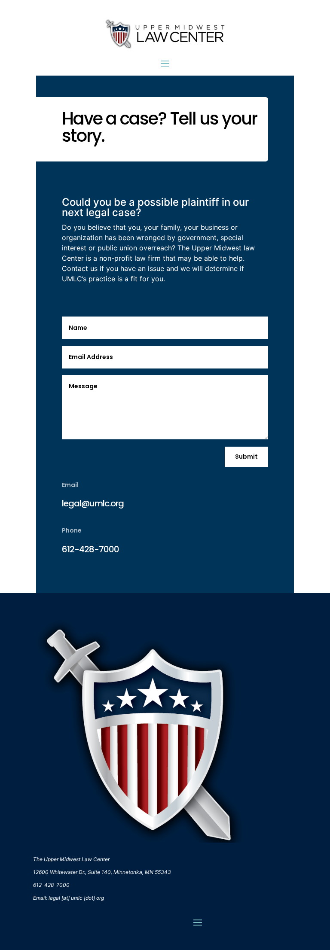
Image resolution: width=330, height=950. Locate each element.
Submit (246, 456)
